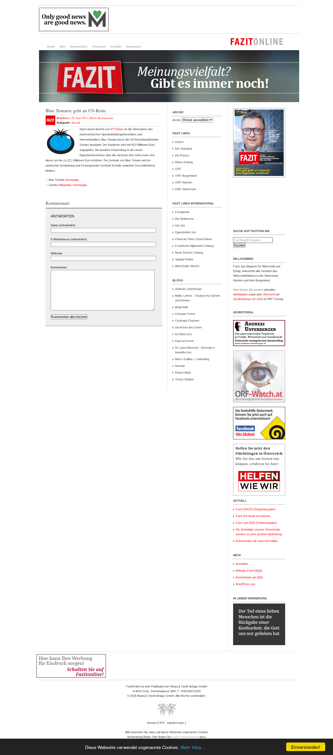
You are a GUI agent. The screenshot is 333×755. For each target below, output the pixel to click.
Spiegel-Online (184, 259)
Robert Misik (183, 372)
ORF (178, 168)
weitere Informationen (184, 736)
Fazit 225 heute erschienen (253, 516)
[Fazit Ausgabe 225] (259, 176)
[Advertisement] (204, 19)
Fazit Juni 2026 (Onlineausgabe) (256, 522)
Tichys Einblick (184, 379)
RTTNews (117, 129)
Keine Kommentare (101, 118)
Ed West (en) (183, 334)
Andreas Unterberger (188, 288)
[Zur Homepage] (169, 101)
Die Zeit (180, 225)
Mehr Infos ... (194, 747)
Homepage (72, 179)
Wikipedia (65, 185)
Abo (62, 46)
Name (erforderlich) (63, 225)
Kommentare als (249, 577)
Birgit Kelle (181, 307)
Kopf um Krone (184, 340)
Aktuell (75, 122)
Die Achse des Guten (188, 327)
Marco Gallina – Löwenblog (192, 359)
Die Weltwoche (184, 218)
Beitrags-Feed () (249, 570)
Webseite (56, 253)
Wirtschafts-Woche (187, 266)
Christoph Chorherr (187, 320)
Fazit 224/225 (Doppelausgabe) (256, 509)
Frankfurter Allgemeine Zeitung (194, 245)
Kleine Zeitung (184, 162)
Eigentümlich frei (185, 232)
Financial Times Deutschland (193, 239)
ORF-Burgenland (186, 175)
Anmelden (242, 563)
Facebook (99, 46)
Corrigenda (182, 212)
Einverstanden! (305, 747)
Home (51, 46)
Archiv (176, 120)
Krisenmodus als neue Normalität (256, 540)
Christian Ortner (185, 313)
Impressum (133, 46)
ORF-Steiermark (185, 189)
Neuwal (179, 365)
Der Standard (183, 148)
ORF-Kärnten (183, 182)
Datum (179, 141)
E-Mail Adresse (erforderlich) (69, 239)
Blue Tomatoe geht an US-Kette (76, 110)
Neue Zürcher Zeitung (189, 252)
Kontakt (115, 46)
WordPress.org (245, 584)
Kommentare (59, 267)
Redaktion (63, 118)
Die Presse (182, 155)
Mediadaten (240, 294)
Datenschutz (78, 46)
